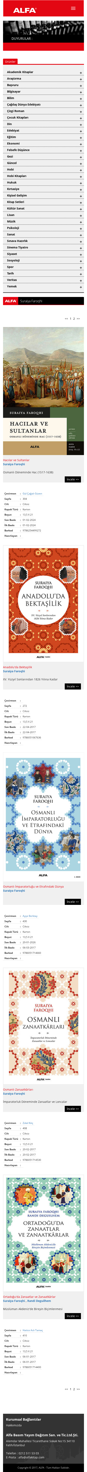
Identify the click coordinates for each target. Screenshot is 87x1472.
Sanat (11, 234)
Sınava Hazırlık (17, 241)
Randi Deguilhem (39, 1301)
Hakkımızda (14, 1425)
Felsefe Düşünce (18, 150)
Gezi (10, 156)
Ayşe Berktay (30, 916)
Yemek (12, 286)
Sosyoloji (13, 260)
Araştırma (14, 78)
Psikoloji (13, 228)
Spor (10, 267)
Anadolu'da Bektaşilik (17, 667)
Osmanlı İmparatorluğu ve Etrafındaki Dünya (33, 886)
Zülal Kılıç (28, 1123)
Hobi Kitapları (16, 176)
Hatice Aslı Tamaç (33, 1330)
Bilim (10, 98)
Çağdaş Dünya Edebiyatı (23, 104)
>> (78, 319)
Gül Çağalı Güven (33, 493)
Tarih (10, 273)
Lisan (10, 215)
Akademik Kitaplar (20, 72)
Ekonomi (13, 143)
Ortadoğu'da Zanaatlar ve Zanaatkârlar (29, 1297)
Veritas (12, 280)
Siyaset (12, 254)
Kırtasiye (13, 189)
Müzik (11, 221)
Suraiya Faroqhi (14, 464)
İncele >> (73, 479)
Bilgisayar (13, 91)
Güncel (12, 163)
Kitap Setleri (15, 202)
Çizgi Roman (15, 111)
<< (66, 319)
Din (9, 124)
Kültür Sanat (15, 208)
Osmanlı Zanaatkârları (18, 1089)
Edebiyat (13, 130)
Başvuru (12, 85)
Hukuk (12, 182)
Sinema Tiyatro (17, 247)
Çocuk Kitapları (17, 117)
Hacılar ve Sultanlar (16, 460)
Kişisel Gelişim (17, 195)
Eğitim (11, 137)
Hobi (10, 169)
